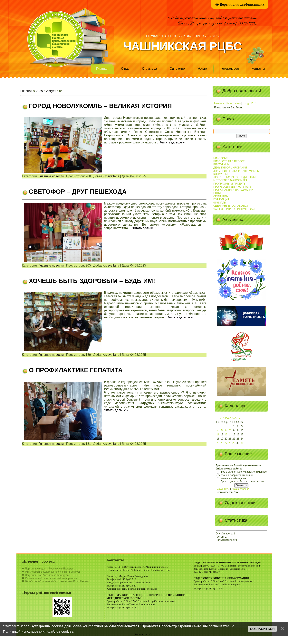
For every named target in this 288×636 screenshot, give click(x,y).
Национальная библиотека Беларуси (47, 575)
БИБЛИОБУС (221, 158)
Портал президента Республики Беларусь (50, 568)
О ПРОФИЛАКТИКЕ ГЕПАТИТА (76, 370)
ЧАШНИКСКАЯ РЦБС (182, 46)
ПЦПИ (217, 193)
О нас (125, 68)
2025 (39, 91)
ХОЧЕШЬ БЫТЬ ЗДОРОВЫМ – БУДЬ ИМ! (92, 280)
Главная (102, 68)
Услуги (202, 68)
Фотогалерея (229, 68)
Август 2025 (230, 417)
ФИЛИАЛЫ (219, 202)
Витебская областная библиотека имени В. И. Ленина (57, 581)
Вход (246, 103)
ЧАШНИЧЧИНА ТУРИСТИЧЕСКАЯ (233, 209)
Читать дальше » (172, 142)
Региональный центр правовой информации (51, 578)
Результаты (222, 488)
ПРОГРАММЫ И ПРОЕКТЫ (229, 183)
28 (229, 442)
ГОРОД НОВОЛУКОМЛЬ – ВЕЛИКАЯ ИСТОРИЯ (100, 105)
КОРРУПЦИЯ (221, 199)
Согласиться (262, 629)
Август (51, 91)
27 (226, 442)
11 (217, 434)
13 (226, 434)
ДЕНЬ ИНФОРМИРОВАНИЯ (230, 167)
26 (221, 442)
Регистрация (233, 103)
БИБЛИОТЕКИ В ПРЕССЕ (229, 161)
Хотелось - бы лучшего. (235, 478)
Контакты (258, 68)
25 (217, 442)
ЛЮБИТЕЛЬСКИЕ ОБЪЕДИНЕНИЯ (234, 177)
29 (233, 442)
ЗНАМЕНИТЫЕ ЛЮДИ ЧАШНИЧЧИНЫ (236, 170)
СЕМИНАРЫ (220, 196)
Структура (149, 68)
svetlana (113, 176)
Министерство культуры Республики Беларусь (53, 571)
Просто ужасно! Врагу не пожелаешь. (243, 481)
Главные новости (51, 176)
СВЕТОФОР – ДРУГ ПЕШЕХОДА (78, 191)
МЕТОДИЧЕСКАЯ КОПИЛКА (230, 180)
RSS (253, 103)
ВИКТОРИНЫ (221, 164)
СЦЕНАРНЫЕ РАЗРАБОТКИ (230, 205)
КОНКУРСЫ (220, 174)
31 (242, 442)
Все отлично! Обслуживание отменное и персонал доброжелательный (241, 473)
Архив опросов (240, 488)
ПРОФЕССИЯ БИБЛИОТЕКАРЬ (232, 186)
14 (229, 434)
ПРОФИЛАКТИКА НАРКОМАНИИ (233, 189)
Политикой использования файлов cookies (38, 631)
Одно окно (177, 68)
